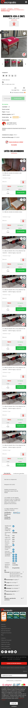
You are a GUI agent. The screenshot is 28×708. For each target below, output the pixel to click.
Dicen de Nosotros (5, 630)
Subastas (3, 624)
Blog (2, 634)
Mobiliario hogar (5, 11)
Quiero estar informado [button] (14, 663)
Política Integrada (5, 646)
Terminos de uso (5, 642)
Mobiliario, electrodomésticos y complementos (12, 9)
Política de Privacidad (6, 640)
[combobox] (14, 675)
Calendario (3, 626)
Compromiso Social (6, 648)
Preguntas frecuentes (6, 632)
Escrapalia (3, 8)
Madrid (5, 181)
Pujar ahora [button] (21, 192)
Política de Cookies (5, 644)
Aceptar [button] (13, 703)
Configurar (14, 706)
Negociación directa (6, 628)
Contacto (3, 638)
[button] (3, 75)
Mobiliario (16, 8)
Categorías (10, 8)
